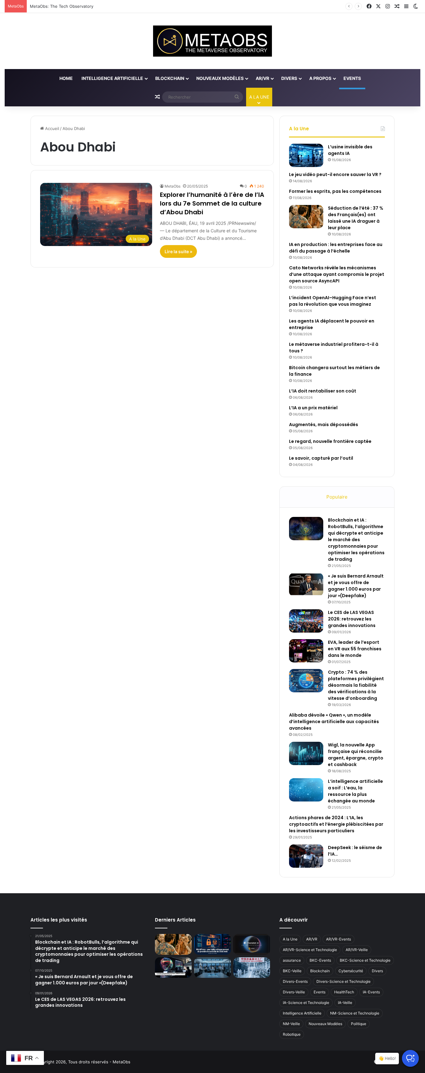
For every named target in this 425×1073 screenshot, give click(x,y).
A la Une (290, 939)
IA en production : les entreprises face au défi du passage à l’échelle (335, 247)
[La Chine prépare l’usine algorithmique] (251, 967)
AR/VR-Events (338, 939)
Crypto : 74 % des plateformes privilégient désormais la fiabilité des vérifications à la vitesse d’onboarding (356, 685)
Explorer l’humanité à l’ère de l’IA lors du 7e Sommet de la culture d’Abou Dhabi (212, 203)
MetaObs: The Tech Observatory (61, 6)
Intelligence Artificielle (112, 78)
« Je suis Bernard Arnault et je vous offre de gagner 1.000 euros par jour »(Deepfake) (356, 586)
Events (352, 78)
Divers (289, 78)
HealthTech (344, 992)
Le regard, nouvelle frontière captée (330, 441)
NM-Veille (291, 1023)
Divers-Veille (294, 992)
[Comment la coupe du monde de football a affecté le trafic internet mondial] (173, 967)
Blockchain (169, 78)
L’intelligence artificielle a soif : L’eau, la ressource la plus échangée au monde (355, 791)
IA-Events (371, 992)
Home (66, 78)
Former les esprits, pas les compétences (335, 191)
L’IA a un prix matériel (313, 408)
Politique (358, 1023)
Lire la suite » (178, 251)
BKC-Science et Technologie (365, 960)
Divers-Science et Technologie (343, 981)
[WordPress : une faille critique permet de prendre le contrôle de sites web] (212, 944)
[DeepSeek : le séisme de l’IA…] (306, 856)
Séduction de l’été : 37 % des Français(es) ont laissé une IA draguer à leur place (355, 218)
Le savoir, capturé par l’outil (321, 458)
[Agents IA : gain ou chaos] (212, 967)
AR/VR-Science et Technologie (310, 949)
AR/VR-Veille (357, 949)
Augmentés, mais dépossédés (323, 424)
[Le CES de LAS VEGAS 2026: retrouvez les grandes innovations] (306, 621)
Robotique (292, 1034)
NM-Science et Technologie (354, 1013)
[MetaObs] (212, 41)
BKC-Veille (292, 970)
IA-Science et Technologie (306, 1002)
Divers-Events (295, 981)
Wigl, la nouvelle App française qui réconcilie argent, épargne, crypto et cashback (355, 755)
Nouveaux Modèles (220, 78)
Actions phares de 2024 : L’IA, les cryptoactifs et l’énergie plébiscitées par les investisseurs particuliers (336, 824)
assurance (292, 960)
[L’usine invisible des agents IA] (306, 155)
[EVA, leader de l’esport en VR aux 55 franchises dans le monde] (306, 650)
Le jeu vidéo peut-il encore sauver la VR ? (335, 174)
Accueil (51, 128)
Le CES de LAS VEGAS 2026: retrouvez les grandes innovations (352, 619)
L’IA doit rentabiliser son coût (322, 391)
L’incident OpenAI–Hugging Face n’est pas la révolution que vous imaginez (332, 301)
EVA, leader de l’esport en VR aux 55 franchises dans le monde (354, 648)
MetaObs (172, 186)
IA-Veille (345, 1002)
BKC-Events (320, 960)
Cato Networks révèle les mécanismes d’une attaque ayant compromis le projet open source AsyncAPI (336, 274)
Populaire (337, 497)
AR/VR (262, 78)
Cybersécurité (351, 970)
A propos (320, 78)
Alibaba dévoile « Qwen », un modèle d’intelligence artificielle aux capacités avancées (334, 721)
